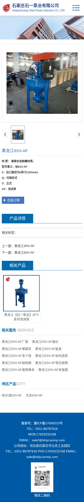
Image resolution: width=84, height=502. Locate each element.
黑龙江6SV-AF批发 (48, 349)
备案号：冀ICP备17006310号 (42, 423)
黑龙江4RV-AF (24, 246)
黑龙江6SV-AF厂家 (15, 341)
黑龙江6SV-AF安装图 (53, 369)
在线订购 (13, 200)
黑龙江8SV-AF (24, 252)
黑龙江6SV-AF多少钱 (16, 355)
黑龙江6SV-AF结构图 (16, 363)
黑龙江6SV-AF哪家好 (16, 349)
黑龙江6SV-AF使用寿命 (18, 369)
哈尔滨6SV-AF (12, 395)
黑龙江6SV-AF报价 (45, 341)
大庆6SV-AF (34, 395)
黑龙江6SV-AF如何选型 (51, 355)
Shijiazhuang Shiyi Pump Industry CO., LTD (38, 10)
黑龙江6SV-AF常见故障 (51, 363)
